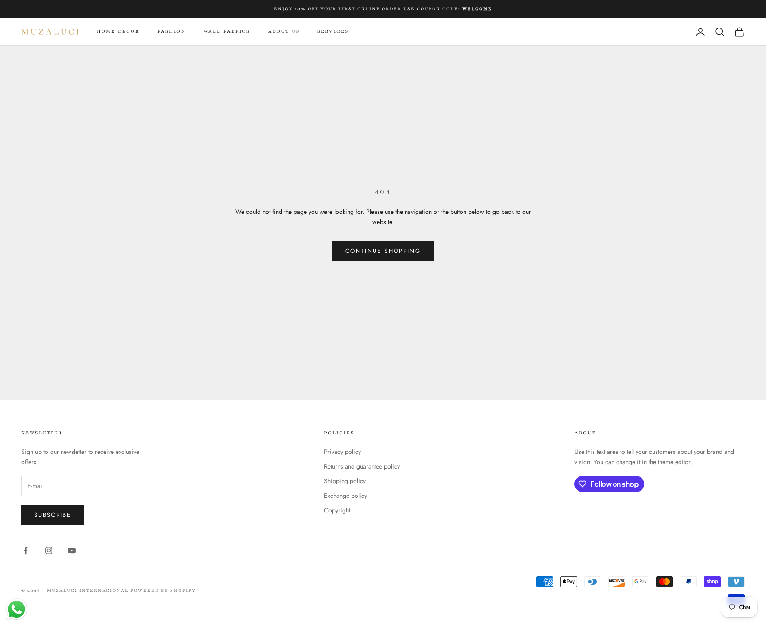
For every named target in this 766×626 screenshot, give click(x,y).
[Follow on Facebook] (25, 550)
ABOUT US (284, 31)
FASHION (171, 31)
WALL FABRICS (226, 31)
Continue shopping (383, 251)
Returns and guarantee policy (362, 466)
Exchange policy (345, 495)
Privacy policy (342, 451)
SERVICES (332, 31)
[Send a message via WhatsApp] (16, 609)
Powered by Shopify (163, 590)
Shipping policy (345, 480)
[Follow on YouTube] (71, 550)
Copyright (337, 510)
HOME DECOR (118, 31)
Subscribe (52, 515)
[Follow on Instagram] (48, 550)
